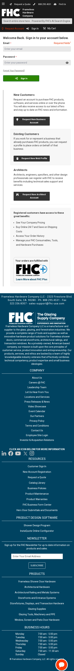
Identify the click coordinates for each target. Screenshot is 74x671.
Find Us (62, 4)
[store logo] (12, 12)
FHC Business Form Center (37, 504)
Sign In (35, 28)
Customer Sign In (37, 466)
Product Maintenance (37, 493)
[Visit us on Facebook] (10, 453)
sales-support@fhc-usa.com (46, 303)
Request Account (14, 28)
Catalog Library (37, 482)
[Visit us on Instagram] (32, 453)
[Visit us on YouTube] (18, 453)
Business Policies (37, 488)
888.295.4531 (44, 4)
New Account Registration (37, 471)
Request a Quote (22, 4)
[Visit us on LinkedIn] (4, 453)
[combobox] (37, 21)
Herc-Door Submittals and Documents (37, 510)
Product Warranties (37, 499)
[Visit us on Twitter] (25, 453)
